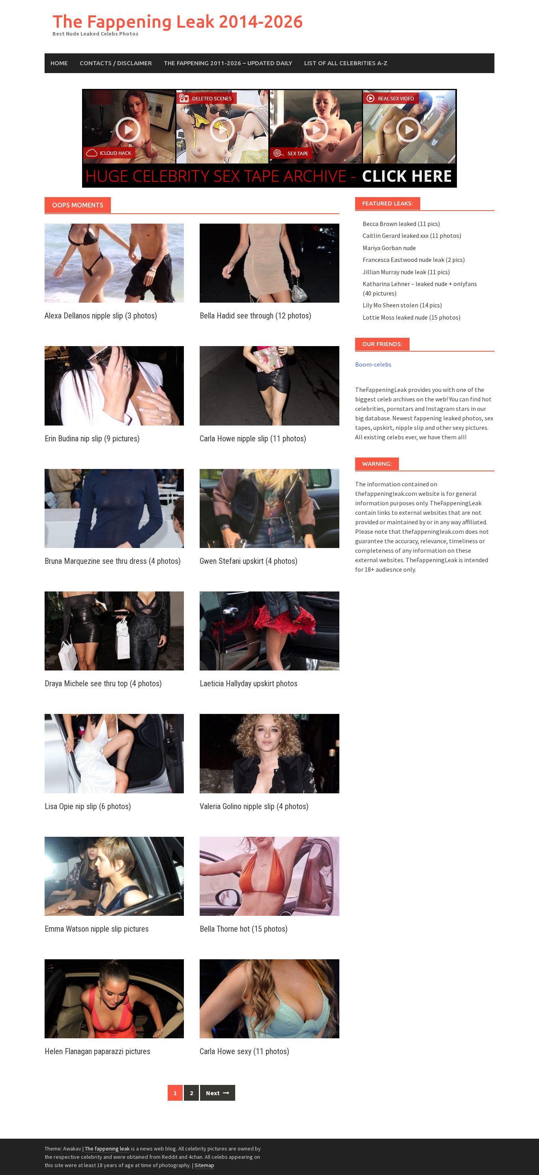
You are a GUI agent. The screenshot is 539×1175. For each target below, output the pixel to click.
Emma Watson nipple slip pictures (97, 929)
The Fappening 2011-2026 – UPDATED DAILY (228, 63)
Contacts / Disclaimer (116, 63)
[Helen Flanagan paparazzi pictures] (114, 998)
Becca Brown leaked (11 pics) (401, 224)
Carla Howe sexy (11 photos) (244, 1051)
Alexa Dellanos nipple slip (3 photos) (101, 315)
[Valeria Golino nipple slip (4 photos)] (269, 753)
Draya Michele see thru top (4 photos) (103, 683)
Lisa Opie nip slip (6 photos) (88, 806)
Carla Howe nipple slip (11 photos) (253, 438)
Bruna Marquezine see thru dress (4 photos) (113, 561)
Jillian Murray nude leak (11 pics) (406, 272)
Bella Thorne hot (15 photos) (244, 929)
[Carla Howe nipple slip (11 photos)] (269, 385)
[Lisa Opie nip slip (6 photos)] (114, 753)
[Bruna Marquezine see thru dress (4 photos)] (114, 508)
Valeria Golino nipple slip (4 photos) (254, 806)
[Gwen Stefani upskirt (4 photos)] (269, 508)
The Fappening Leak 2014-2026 (177, 21)
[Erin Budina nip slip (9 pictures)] (114, 385)
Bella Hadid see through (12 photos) (255, 315)
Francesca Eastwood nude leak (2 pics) (414, 260)
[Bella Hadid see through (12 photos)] (269, 262)
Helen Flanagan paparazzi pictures (97, 1051)
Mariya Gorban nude (389, 248)
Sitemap (204, 1165)
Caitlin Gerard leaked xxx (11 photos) (412, 235)
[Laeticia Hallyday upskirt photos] (269, 630)
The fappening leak (107, 1148)
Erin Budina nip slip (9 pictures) (92, 438)
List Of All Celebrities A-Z (345, 63)
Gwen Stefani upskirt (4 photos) (249, 561)
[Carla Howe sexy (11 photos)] (269, 998)
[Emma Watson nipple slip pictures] (114, 875)
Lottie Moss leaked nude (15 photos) (411, 317)
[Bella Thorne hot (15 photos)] (269, 875)
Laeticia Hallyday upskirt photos (249, 683)
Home (59, 63)
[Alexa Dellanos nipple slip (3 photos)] (114, 262)
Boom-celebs (373, 364)
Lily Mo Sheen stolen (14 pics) (402, 305)
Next (213, 1093)
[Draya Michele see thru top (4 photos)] (114, 630)
